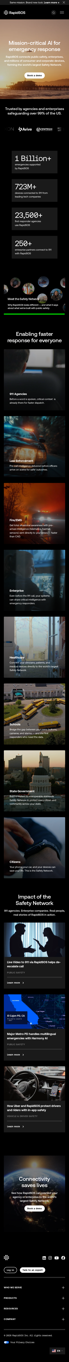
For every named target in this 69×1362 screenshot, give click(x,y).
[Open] (53, 12)
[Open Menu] (62, 12)
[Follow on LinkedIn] (44, 1258)
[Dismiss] (66, 2)
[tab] (3, 312)
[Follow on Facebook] (63, 1258)
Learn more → (51, 2)
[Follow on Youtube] (56, 1258)
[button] (34, 1288)
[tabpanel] (34, 294)
